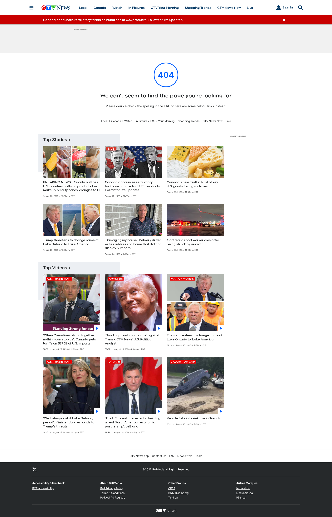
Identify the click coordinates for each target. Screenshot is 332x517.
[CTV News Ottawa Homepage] (56, 7)
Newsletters (184, 456)
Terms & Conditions (112, 492)
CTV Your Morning (165, 8)
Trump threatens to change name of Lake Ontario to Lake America (71, 242)
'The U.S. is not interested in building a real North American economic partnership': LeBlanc (132, 422)
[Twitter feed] (34, 469)
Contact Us (159, 456)
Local (83, 8)
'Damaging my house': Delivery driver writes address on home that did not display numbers (133, 244)
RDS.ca (241, 497)
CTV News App (139, 456)
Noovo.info (243, 488)
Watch (117, 8)
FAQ (171, 456)
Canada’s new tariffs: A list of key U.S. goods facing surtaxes (192, 184)
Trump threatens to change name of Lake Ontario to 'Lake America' (194, 337)
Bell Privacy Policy (111, 488)
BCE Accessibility (43, 488)
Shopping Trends (198, 8)
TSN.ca (173, 497)
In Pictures (136, 8)
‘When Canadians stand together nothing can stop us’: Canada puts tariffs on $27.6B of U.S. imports (69, 339)
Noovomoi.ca (244, 492)
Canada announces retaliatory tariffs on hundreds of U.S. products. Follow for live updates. (133, 186)
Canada (100, 8)
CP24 (171, 488)
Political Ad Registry (112, 497)
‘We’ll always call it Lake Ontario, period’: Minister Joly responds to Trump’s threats (68, 422)
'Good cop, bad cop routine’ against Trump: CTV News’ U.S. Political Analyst (132, 339)
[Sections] (31, 8)
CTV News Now (229, 8)
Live (250, 8)
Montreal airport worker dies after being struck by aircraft (193, 242)
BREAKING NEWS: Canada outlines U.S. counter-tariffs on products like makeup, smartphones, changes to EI (71, 186)
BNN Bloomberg (178, 492)
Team (198, 456)
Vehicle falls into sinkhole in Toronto (194, 418)
